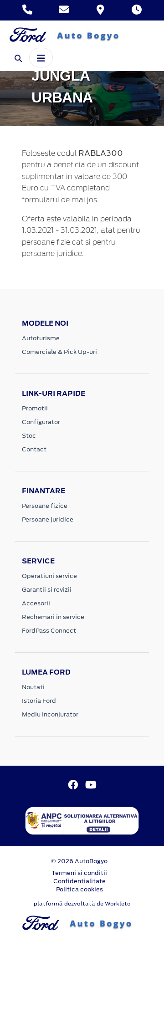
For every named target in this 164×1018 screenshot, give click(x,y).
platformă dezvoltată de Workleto (82, 903)
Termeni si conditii (79, 873)
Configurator (41, 422)
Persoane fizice (44, 505)
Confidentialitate (79, 881)
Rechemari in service (53, 617)
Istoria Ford (39, 700)
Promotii (35, 408)
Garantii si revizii (47, 589)
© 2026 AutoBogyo (79, 861)
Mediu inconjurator (50, 714)
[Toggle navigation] (41, 57)
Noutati (33, 687)
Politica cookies (79, 889)
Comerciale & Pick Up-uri (59, 352)
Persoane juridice (47, 519)
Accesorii (36, 603)
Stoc (29, 435)
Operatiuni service (49, 576)
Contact (34, 449)
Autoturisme (41, 338)
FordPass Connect (49, 630)
